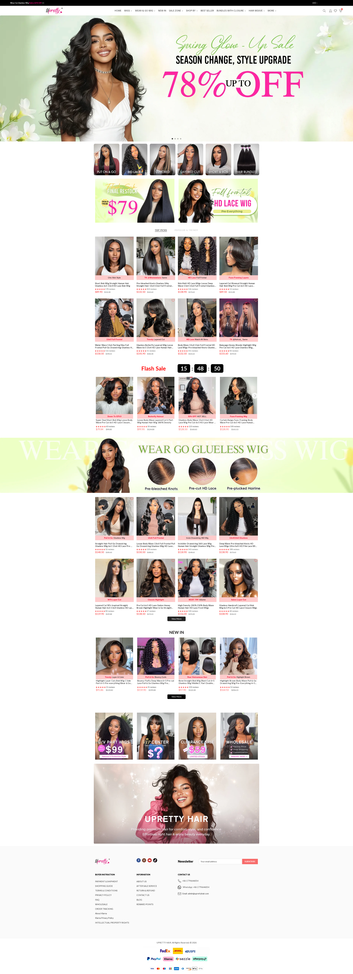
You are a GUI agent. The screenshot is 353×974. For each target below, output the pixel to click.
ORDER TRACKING (104, 909)
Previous (7, 78)
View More (176, 619)
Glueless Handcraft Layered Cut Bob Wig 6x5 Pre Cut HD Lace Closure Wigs (238, 606)
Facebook (139, 860)
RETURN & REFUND (146, 890)
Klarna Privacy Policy (104, 918)
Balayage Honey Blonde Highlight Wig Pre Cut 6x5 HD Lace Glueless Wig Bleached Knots (237, 346)
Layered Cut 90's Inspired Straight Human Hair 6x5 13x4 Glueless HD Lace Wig (114, 606)
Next (345, 78)
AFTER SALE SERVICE (147, 886)
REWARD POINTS (145, 904)
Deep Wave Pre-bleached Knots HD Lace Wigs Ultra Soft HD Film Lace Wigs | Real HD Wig (238, 544)
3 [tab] (178, 138)
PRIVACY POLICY (103, 895)
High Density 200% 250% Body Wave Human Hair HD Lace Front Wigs (196, 606)
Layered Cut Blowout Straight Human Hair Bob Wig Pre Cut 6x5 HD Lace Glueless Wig (237, 284)
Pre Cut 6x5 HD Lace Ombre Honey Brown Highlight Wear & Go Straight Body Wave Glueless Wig (154, 606)
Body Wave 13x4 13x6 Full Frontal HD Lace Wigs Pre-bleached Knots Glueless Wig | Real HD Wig (197, 346)
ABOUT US (142, 881)
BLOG (139, 900)
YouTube (150, 860)
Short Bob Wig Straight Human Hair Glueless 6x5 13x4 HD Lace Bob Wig (112, 284)
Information (143, 875)
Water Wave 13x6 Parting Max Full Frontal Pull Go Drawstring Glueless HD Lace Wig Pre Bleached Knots (114, 346)
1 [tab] (172, 138)
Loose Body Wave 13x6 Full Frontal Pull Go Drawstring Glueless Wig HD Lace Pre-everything (156, 544)
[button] (101, 426)
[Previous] (98, 396)
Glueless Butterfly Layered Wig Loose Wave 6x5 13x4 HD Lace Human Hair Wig (155, 346)
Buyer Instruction (105, 875)
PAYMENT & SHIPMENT (106, 881)
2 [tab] (175, 138)
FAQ (97, 900)
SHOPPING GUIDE (104, 886)
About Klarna (101, 913)
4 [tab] (180, 138)
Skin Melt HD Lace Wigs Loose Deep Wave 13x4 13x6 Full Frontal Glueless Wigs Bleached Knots (196, 284)
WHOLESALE (101, 904)
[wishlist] (131, 238)
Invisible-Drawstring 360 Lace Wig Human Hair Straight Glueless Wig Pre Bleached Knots (196, 544)
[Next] (255, 396)
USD (314, 3)
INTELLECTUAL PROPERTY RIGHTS (112, 923)
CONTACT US (143, 895)
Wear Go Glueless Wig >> (27, 3)
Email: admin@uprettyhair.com (195, 893)
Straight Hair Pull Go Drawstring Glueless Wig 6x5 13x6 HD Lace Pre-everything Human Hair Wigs (113, 544)
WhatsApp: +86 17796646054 (196, 887)
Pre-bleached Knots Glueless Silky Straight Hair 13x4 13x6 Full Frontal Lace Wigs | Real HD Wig (154, 284)
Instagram (144, 860)
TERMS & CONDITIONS (106, 890)
